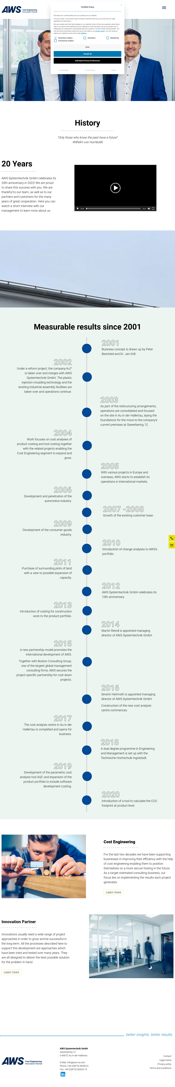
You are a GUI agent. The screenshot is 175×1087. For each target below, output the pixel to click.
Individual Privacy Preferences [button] (87, 61)
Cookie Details (64, 70)
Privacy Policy (90, 70)
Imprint (113, 70)
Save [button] (87, 47)
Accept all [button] (88, 54)
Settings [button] (84, 33)
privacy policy (100, 31)
